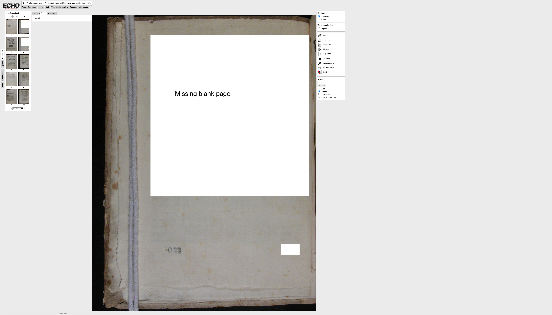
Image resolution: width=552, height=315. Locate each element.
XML (47, 7)
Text (24, 7)
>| (55, 13)
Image (41, 7)
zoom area (326, 45)
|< (37, 13)
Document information (79, 7)
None (3, 85)
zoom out (326, 40)
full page (325, 49)
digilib (324, 72)
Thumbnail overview (59, 7)
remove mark (328, 63)
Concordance (3, 75)
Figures (3, 64)
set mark (326, 58)
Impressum (63, 313)
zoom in (325, 35)
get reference (328, 68)
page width (326, 54)
